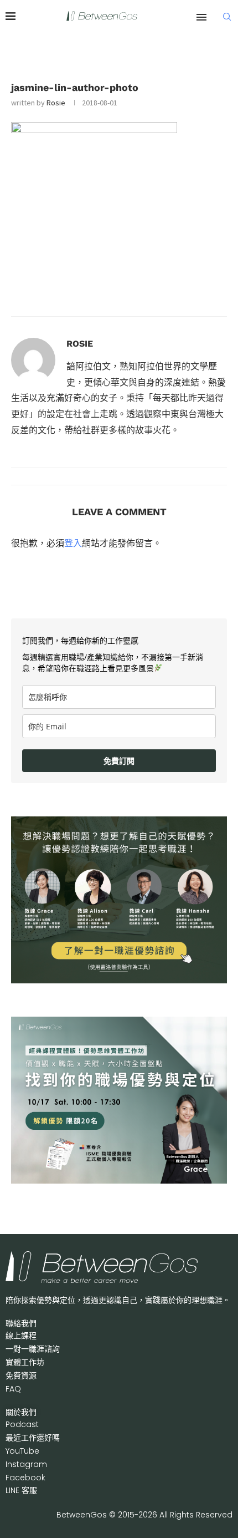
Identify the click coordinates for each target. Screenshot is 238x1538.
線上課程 (21, 1335)
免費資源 (21, 1375)
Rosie (55, 103)
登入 (73, 543)
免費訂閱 (119, 760)
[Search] (226, 17)
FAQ (13, 1388)
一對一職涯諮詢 (33, 1348)
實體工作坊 (25, 1362)
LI (21, 1490)
